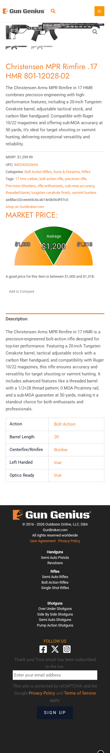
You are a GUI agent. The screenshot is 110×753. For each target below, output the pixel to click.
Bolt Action (64, 424)
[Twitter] (55, 649)
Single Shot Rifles (55, 588)
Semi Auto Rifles (55, 577)
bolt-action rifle (51, 179)
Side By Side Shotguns (55, 614)
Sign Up (55, 712)
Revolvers (55, 563)
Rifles (86, 172)
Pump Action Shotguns (55, 625)
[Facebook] (43, 649)
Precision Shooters (21, 186)
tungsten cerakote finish (50, 193)
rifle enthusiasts (50, 186)
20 (56, 436)
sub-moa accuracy (79, 186)
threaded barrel (18, 193)
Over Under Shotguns (55, 609)
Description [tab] (16, 318)
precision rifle (75, 179)
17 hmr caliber (26, 179)
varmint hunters (84, 193)
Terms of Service (80, 693)
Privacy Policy (69, 541)
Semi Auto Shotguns (55, 620)
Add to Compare (21, 292)
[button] (53, 12)
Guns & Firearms (66, 172)
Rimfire (60, 449)
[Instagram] (67, 649)
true (57, 462)
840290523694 (26, 165)
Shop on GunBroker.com (25, 207)
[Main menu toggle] (99, 11)
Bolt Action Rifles (38, 172)
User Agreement (43, 541)
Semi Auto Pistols (55, 557)
